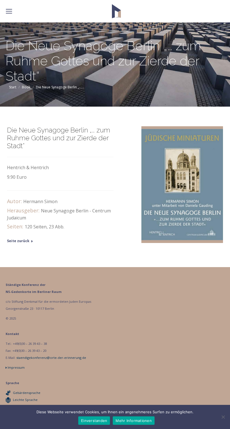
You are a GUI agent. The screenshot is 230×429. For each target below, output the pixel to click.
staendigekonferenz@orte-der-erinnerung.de (51, 357)
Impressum (16, 367)
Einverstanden (94, 420)
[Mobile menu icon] (9, 11)
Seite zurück (18, 241)
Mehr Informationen (134, 420)
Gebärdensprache (26, 393)
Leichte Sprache (25, 400)
